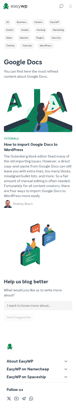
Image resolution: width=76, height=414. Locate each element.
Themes (10, 45)
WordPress (46, 45)
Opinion (24, 37)
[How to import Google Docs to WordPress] (38, 110)
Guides (25, 30)
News (9, 37)
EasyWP (54, 22)
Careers (38, 22)
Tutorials (27, 45)
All (7, 22)
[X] (9, 398)
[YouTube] (16, 398)
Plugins (40, 37)
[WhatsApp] (31, 398)
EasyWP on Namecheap (28, 369)
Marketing (58, 30)
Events (10, 30)
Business (22, 22)
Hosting (41, 30)
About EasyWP (20, 361)
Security (56, 37)
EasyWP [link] (16, 6)
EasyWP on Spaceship (26, 377)
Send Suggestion (19, 317)
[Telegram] (23, 398)
